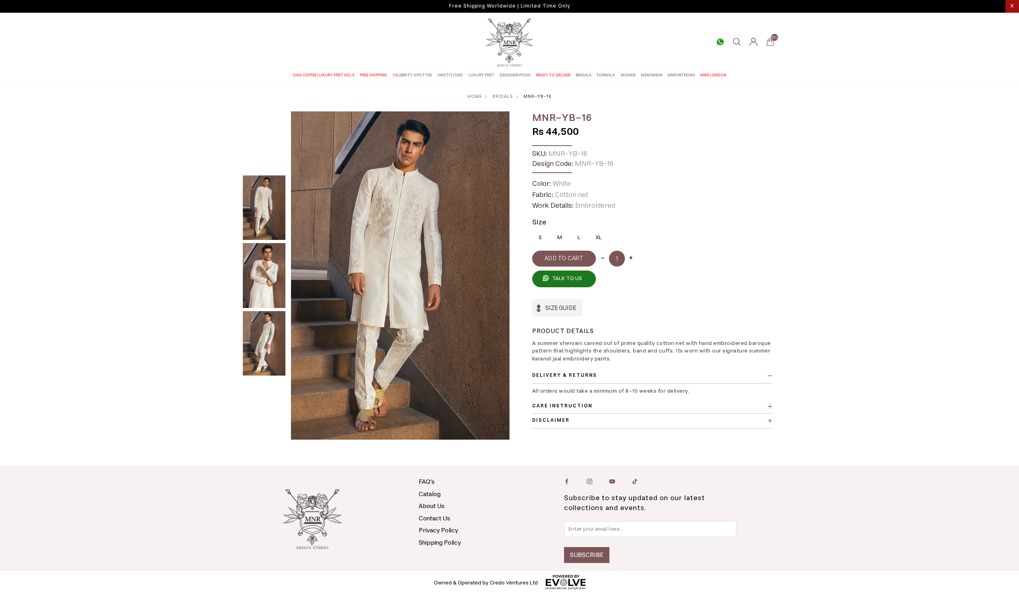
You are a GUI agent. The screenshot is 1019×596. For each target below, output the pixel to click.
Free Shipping (373, 75)
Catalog (430, 494)
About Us (432, 506)
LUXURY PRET (481, 75)
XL (598, 237)
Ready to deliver (553, 75)
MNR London (713, 75)
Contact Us (434, 518)
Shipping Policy (440, 542)
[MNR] (509, 42)
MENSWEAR (651, 75)
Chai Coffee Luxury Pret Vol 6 (324, 75)
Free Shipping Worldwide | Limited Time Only (509, 6)
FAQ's (427, 481)
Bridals (583, 75)
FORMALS (606, 75)
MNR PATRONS (681, 75)
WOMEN (628, 75)
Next (500, 276)
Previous (301, 276)
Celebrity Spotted (412, 75)
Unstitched (450, 75)
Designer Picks (515, 75)
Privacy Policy (438, 530)
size (539, 222)
